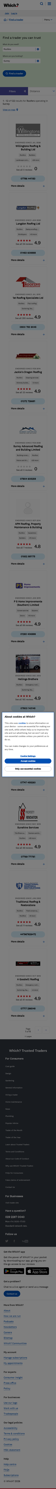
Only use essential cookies (28, 768)
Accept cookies (28, 761)
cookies (22, 723)
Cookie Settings (28, 756)
